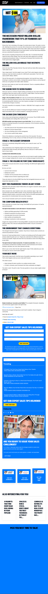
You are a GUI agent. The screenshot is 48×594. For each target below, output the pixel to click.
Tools (31, 2)
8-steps (5, 370)
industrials (10, 390)
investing (5, 376)
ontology (9, 370)
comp (5, 383)
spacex (19, 376)
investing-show (10, 376)
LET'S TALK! (8, 455)
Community (26, 2)
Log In (34, 2)
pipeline (12, 370)
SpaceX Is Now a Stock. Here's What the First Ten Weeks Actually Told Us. (23, 375)
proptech (21, 383)
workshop (23, 370)
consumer (5, 390)
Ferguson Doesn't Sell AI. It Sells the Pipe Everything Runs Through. (22, 394)
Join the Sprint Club (9, 307)
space (17, 376)
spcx (22, 376)
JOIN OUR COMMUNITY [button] (9, 478)
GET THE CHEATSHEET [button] (24, 478)
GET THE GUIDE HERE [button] (39, 479)
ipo (14, 376)
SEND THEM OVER (10, 404)
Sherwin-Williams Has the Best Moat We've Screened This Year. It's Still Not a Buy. (23, 388)
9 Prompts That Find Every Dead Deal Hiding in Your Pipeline (20, 369)
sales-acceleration (18, 370)
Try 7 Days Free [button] (41, 2)
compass (8, 383)
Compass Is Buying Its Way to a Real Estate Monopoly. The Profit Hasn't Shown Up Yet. (23, 381)
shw (29, 390)
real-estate (26, 383)
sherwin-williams (25, 390)
